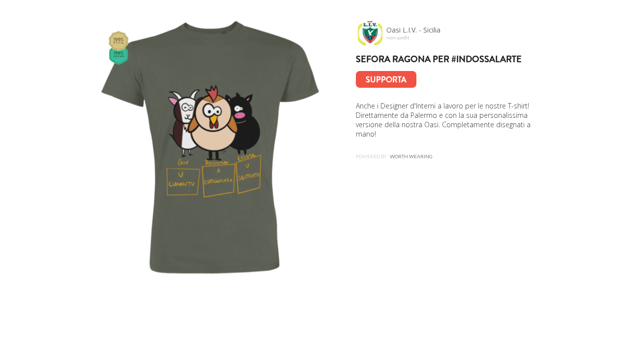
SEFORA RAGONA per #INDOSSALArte (439, 59)
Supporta (386, 79)
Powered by (394, 156)
